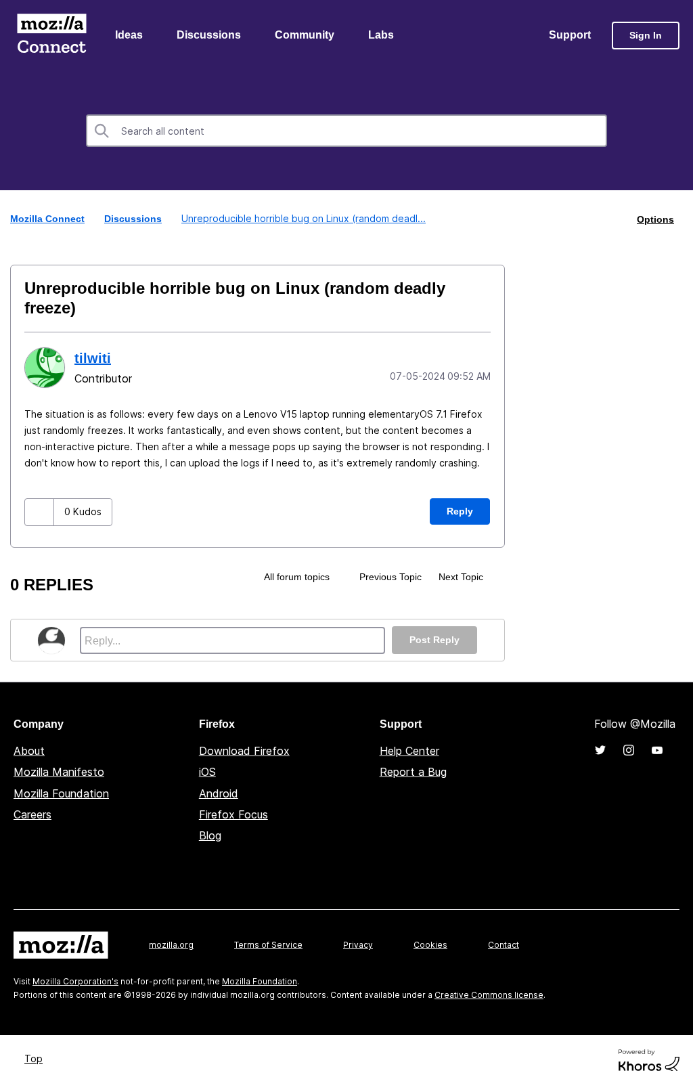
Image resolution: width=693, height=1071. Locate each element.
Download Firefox (244, 751)
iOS (207, 772)
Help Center (409, 751)
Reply (460, 511)
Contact (503, 945)
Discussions (209, 35)
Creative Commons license (488, 995)
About (29, 751)
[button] (39, 512)
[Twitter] (600, 750)
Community (304, 35)
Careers (32, 814)
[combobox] (346, 130)
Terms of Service (268, 945)
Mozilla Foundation (61, 793)
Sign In (645, 35)
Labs (381, 35)
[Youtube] (657, 750)
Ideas (129, 35)
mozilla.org (171, 945)
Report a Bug (413, 772)
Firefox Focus (233, 814)
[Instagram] (629, 750)
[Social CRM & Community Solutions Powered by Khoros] (649, 1062)
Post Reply (434, 639)
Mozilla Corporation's (75, 981)
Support (570, 35)
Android (218, 793)
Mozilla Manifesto (59, 772)
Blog (210, 835)
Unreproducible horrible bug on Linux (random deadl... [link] (303, 218)
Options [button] (655, 219)
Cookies (430, 945)
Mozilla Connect (51, 36)
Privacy (358, 945)
